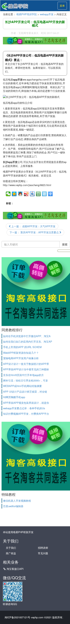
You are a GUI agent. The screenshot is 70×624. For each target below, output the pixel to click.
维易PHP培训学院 (26, 14)
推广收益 (11, 553)
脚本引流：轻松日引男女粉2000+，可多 (25, 380)
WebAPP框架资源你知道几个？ (21, 353)
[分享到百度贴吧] (32, 194)
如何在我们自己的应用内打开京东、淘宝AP (27, 341)
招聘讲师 (43, 548)
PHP (10, 171)
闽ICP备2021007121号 (17, 617)
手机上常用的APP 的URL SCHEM (22, 347)
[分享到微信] (8, 194)
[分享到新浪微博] (26, 194)
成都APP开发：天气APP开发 (32, 226)
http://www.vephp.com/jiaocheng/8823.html (27, 185)
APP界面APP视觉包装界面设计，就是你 (26, 403)
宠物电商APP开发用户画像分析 (21, 358)
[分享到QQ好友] (20, 194)
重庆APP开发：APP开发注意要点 (35, 232)
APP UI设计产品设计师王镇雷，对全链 (25, 391)
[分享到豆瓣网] (38, 194)
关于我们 (11, 548)
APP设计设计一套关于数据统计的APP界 (26, 364)
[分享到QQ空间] (14, 194)
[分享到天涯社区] (44, 194)
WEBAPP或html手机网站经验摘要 (22, 386)
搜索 (64, 244)
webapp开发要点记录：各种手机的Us (24, 408)
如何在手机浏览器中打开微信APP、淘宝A (27, 336)
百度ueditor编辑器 (13, 506)
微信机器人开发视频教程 (17, 500)
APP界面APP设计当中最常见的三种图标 (26, 369)
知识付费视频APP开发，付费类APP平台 (26, 413)
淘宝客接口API (15, 569)
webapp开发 (46, 14)
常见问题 (43, 553)
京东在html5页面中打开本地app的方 (23, 375)
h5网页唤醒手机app (14, 397)
